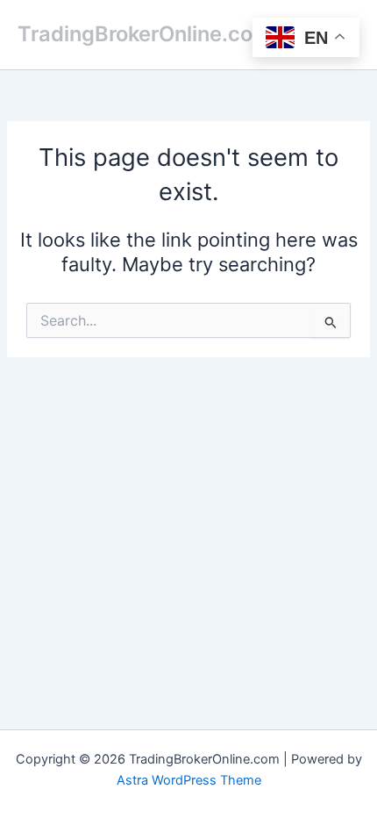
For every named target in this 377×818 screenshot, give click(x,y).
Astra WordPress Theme (189, 780)
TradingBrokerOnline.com (144, 34)
